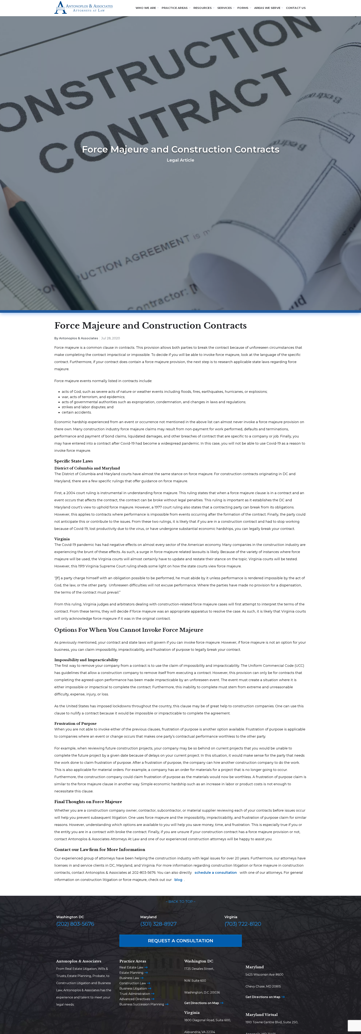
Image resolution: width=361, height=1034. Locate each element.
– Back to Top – (180, 902)
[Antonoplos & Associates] (83, 8)
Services (224, 8)
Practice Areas (175, 8)
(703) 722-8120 (242, 924)
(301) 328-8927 (158, 924)
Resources (202, 8)
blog (178, 880)
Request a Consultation (180, 940)
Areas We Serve (267, 8)
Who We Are (146, 8)
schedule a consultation (216, 873)
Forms (242, 8)
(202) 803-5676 (75, 924)
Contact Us (296, 8)
